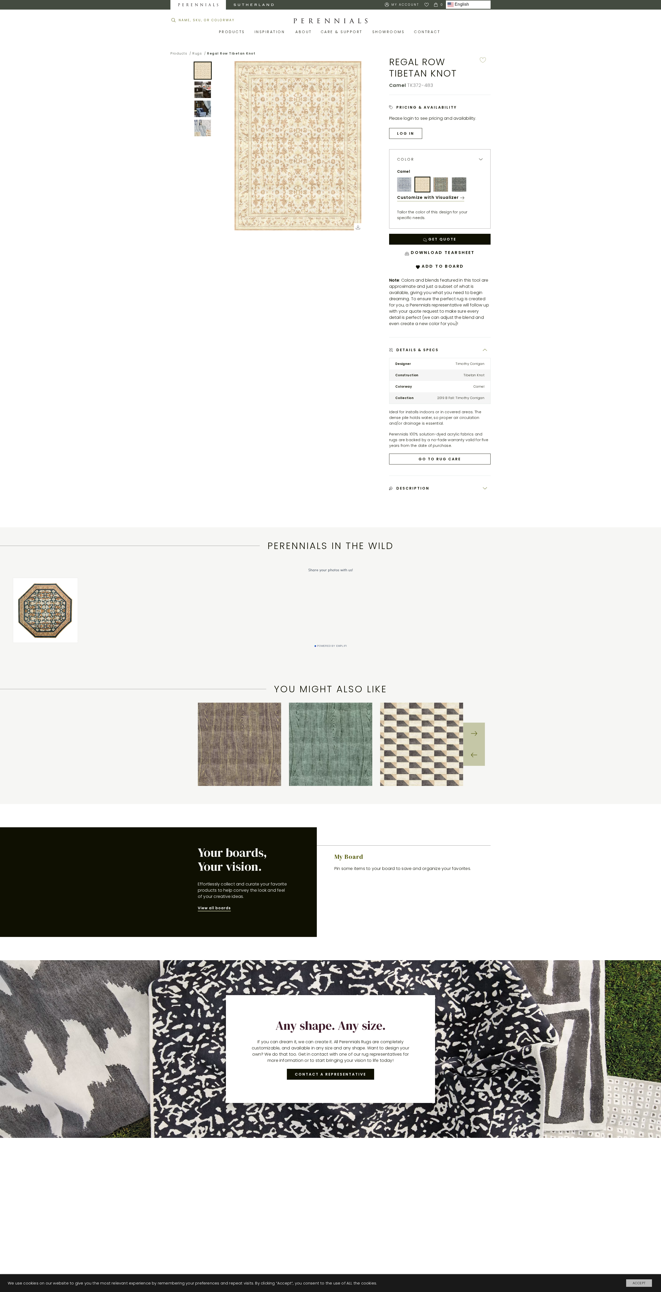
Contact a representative (330, 1074)
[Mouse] (459, 184)
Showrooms (389, 31)
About (304, 31)
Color (405, 159)
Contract (428, 31)
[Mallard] (441, 184)
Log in (405, 133)
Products (233, 31)
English (461, 4)
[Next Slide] (474, 733)
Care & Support (343, 31)
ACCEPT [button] (639, 1283)
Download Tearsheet (442, 253)
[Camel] (422, 184)
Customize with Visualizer (428, 197)
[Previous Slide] (474, 755)
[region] (330, 744)
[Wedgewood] (404, 184)
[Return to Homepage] (330, 21)
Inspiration (271, 31)
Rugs (197, 53)
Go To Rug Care (440, 459)
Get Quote (441, 239)
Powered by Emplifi (332, 646)
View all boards (214, 908)
